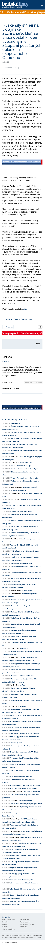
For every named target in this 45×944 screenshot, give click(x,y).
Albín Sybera (14, 807)
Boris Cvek (14, 457)
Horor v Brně (15, 423)
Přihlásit (5, 361)
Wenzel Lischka (16, 591)
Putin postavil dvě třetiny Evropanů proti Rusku (26, 804)
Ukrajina (9, 319)
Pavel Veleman (16, 493)
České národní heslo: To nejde (21, 466)
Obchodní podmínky (8, 929)
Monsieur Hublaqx (25, 801)
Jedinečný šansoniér (30, 487)
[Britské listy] (22, 162)
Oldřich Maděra (16, 593)
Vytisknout (8, 327)
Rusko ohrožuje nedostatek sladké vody (23, 788)
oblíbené (39, 382)
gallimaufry (24, 648)
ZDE (25, 308)
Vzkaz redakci (25, 922)
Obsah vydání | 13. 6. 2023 (15, 419)
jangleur (23, 706)
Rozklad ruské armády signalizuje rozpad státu (26, 785)
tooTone (23, 685)
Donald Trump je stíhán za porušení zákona (24, 734)
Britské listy (18, 5)
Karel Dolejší (15, 539)
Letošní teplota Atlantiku (19, 490)
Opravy (4, 924)
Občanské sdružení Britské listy (25, 935)
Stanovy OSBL (25, 919)
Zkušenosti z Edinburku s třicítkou (22, 676)
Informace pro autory (27, 924)
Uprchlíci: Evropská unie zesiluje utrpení (24, 469)
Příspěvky (23, 927)
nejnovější (29, 382)
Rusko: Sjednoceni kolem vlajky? (22, 563)
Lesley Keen (15, 463)
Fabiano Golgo (15, 819)
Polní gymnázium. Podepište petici (21, 880)
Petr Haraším (15, 499)
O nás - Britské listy (8, 919)
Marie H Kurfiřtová (16, 791)
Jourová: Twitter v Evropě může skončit (24, 478)
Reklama (5, 927)
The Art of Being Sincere (32, 791)
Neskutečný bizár (16, 743)
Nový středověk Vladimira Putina (21, 776)
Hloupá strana (27, 591)
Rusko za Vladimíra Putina (23, 319)
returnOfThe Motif (26, 463)
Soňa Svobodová (16, 487)
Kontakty (5, 922)
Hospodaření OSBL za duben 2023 (21, 511)
